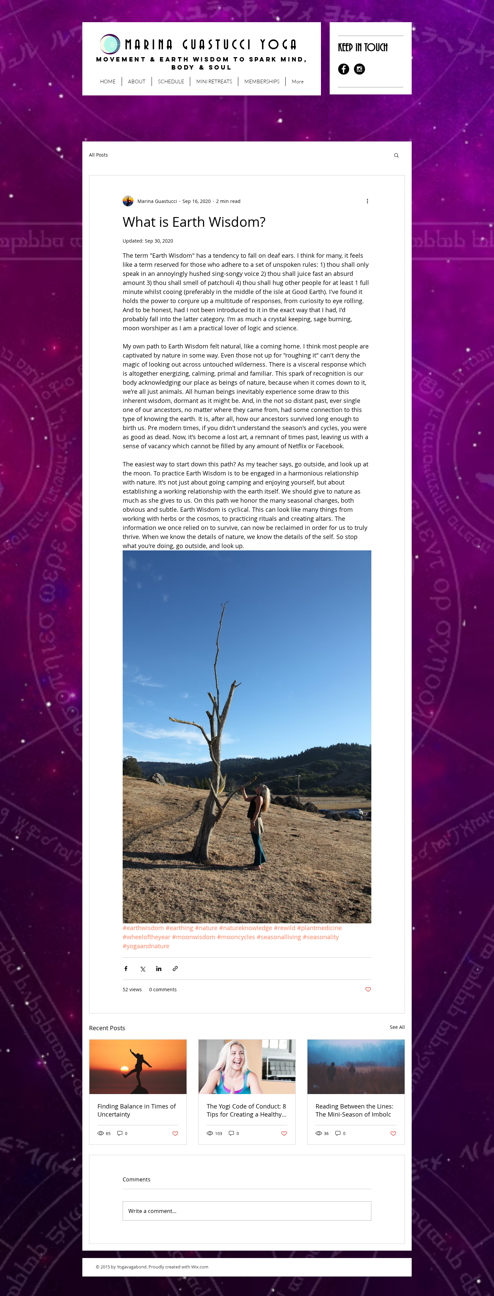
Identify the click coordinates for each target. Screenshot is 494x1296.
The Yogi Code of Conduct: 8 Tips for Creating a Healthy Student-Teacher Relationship (246, 1110)
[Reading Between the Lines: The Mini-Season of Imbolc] (356, 1067)
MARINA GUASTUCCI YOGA (201, 45)
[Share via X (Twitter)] (142, 968)
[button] (396, 155)
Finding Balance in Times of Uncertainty (136, 1110)
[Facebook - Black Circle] (343, 69)
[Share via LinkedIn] (159, 968)
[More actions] (367, 201)
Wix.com (199, 1267)
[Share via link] (175, 968)
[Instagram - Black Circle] (359, 69)
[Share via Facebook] (126, 968)
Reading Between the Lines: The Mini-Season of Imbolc (355, 1110)
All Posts (98, 155)
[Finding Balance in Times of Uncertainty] (138, 1067)
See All (397, 1027)
